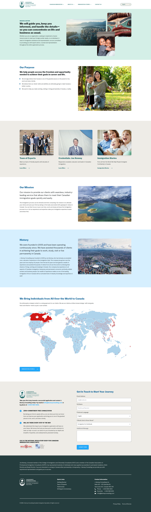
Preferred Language (82, 412)
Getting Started (61, 482)
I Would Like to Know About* (85, 420)
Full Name (79, 404)
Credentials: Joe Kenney (70, 158)
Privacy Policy (117, 504)
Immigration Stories (107, 158)
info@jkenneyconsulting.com (53, 402)
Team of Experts (28, 158)
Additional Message (82, 428)
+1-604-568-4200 (33, 405)
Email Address (81, 396)
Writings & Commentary (64, 489)
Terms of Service (126, 504)
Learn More (23, 168)
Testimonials (60, 486)
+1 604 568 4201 (109, 491)
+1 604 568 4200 (107, 489)
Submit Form (83, 447)
